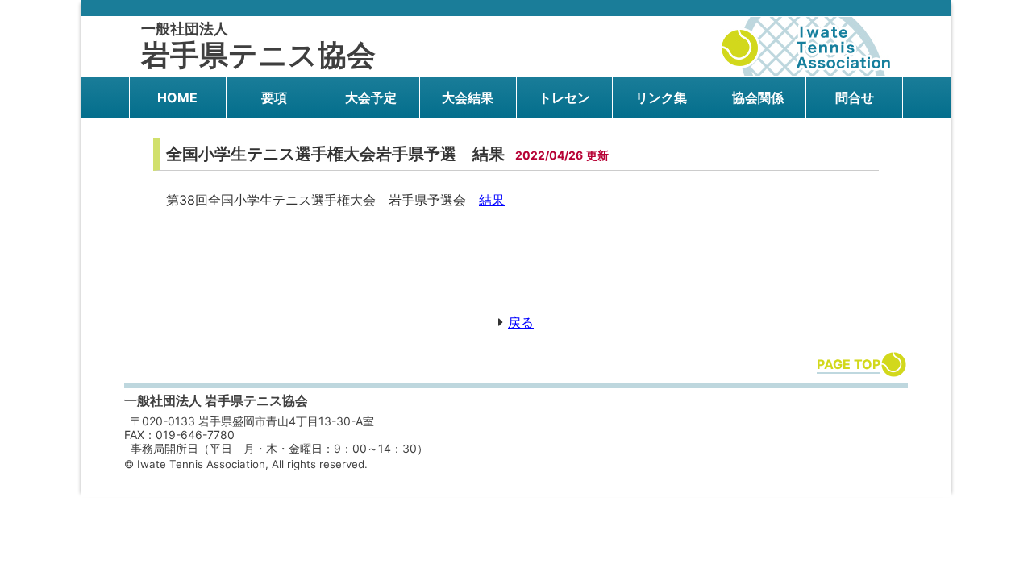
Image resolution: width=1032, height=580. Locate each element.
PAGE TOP (848, 364)
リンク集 (661, 97)
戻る (521, 322)
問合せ (854, 97)
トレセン (564, 97)
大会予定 (371, 97)
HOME (177, 97)
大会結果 (467, 97)
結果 (492, 200)
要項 (274, 97)
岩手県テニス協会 (258, 46)
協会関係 (758, 97)
